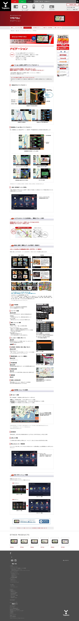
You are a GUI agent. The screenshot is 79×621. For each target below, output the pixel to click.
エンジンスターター (14, 571)
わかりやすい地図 (18, 27)
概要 (12, 27)
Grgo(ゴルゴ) (14, 575)
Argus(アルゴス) (14, 576)
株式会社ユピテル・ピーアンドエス (16, 610)
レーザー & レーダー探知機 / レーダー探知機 (18, 568)
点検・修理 (13, 596)
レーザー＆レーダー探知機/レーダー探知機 (25, 10)
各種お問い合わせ (14, 597)
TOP (66, 560)
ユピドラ (11, 607)
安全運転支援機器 (51, 9)
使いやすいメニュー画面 (21, 59)
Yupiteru (5, 5)
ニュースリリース (13, 614)
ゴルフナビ (13, 585)
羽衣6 (11, 589)
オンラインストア (13, 602)
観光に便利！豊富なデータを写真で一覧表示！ (25, 56)
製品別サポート (13, 591)
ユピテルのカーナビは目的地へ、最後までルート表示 (27, 54)
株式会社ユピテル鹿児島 (14, 609)
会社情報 (36, 1)
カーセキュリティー (14, 572)
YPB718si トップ (20, 528)
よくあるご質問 (13, 592)
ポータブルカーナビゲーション (26, 30)
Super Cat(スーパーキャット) (17, 569)
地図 (24, 528)
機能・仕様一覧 (58, 27)
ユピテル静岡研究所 (13, 608)
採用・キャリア (12, 615)
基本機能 (38, 528)
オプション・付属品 (14, 595)
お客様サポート (48, 1)
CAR (15, 1)
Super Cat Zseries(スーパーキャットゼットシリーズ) (20, 570)
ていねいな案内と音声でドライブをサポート (25, 53)
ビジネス (30, 1)
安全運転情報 (34, 528)
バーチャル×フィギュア (15, 582)
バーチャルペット (14, 581)
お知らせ (11, 613)
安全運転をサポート (37, 27)
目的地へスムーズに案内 (21, 57)
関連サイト (15, 603)
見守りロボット (13, 579)
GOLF (22, 1)
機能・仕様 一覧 (44, 528)
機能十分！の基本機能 (47, 27)
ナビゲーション (28, 27)
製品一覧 (41, 1)
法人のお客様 (12, 616)
